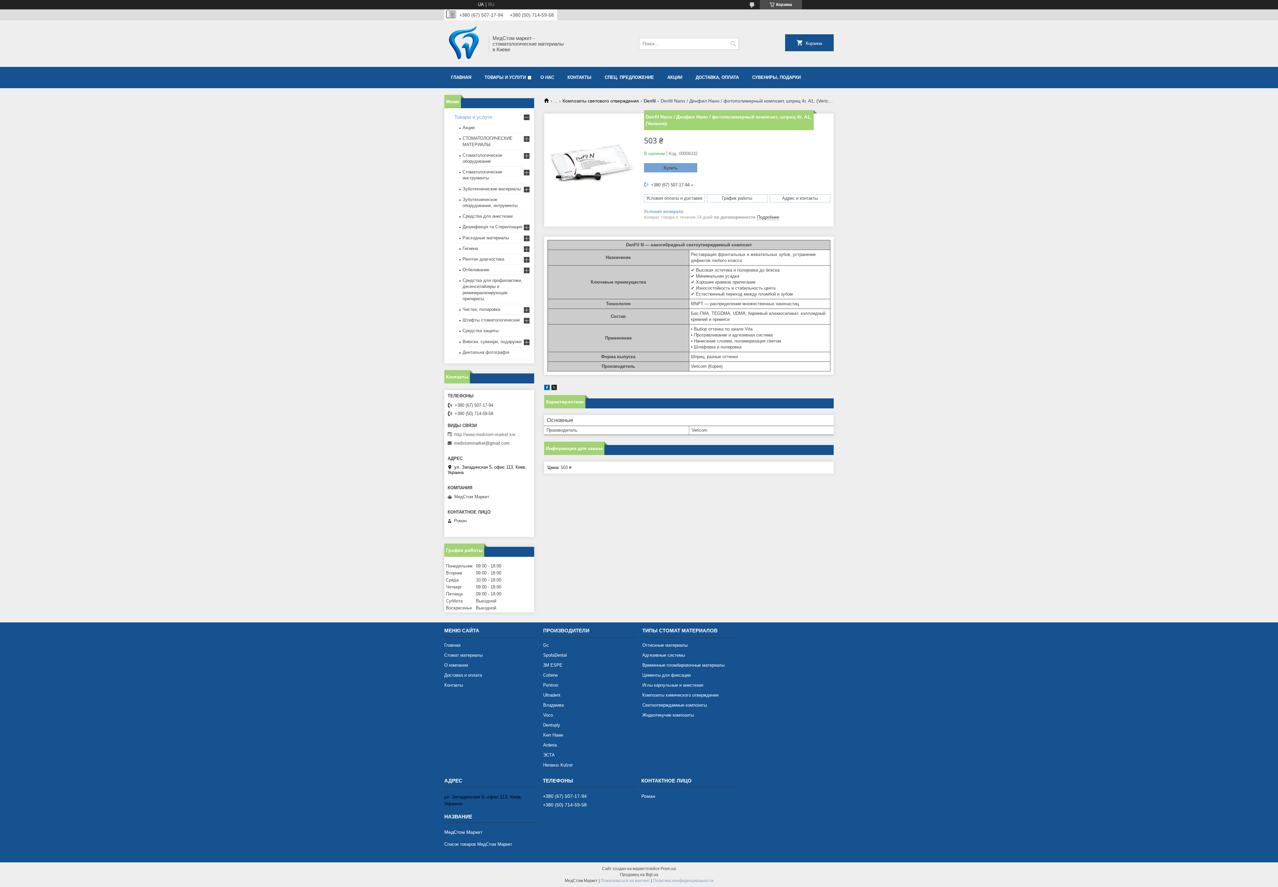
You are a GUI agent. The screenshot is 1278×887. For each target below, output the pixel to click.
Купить (671, 167)
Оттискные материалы (665, 645)
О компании (456, 665)
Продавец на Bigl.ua (639, 874)
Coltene (550, 675)
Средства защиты (481, 330)
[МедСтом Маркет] (464, 44)
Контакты (579, 77)
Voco (548, 715)
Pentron (550, 685)
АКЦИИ (674, 77)
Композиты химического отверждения (680, 695)
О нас (547, 77)
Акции (469, 127)
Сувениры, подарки (776, 77)
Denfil (650, 101)
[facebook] (547, 388)
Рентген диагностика (483, 259)
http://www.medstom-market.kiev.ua (487, 434)
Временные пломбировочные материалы (683, 665)
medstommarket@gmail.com (482, 443)
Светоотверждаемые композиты (674, 705)
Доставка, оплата (717, 77)
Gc (546, 645)
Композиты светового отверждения (600, 101)
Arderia (550, 745)
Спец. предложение (629, 77)
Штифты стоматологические (491, 320)
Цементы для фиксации (666, 675)
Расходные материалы (486, 237)
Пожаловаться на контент (625, 880)
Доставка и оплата (463, 675)
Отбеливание (476, 269)
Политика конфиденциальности (683, 880)
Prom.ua (668, 868)
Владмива (553, 705)
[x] (554, 388)
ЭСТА (549, 755)
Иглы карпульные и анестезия (672, 685)
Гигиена (470, 248)
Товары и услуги (505, 77)
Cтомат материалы (463, 655)
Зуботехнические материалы (492, 188)
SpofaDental (555, 655)
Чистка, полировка (481, 309)
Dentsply (551, 725)
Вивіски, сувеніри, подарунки (492, 341)
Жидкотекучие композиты (668, 715)
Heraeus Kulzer (558, 765)
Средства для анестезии (488, 216)
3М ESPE (552, 665)
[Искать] (733, 44)
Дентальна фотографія (486, 352)
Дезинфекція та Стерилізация (492, 226)
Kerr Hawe (553, 735)
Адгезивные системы (663, 655)
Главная (461, 77)
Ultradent (551, 695)
